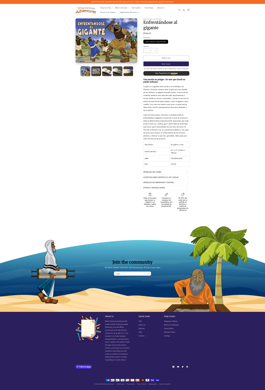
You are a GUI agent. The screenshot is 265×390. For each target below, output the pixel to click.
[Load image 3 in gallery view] (107, 71)
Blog (140, 332)
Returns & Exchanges (171, 325)
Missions (142, 328)
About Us (142, 325)
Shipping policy (152, 384)
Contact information (164, 384)
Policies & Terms (169, 332)
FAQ (140, 321)
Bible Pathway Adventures (106, 384)
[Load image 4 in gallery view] (117, 71)
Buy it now (166, 64)
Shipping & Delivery (171, 321)
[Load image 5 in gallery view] (128, 71)
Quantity (146, 46)
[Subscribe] (148, 273)
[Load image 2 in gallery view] (96, 71)
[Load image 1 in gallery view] (85, 71)
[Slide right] (136, 71)
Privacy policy (131, 384)
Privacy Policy (169, 328)
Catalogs (167, 336)
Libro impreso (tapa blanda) (156, 41)
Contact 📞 (142, 336)
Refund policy (121, 384)
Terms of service (141, 384)
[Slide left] (78, 71)
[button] (106, 8)
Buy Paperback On (162, 73)
